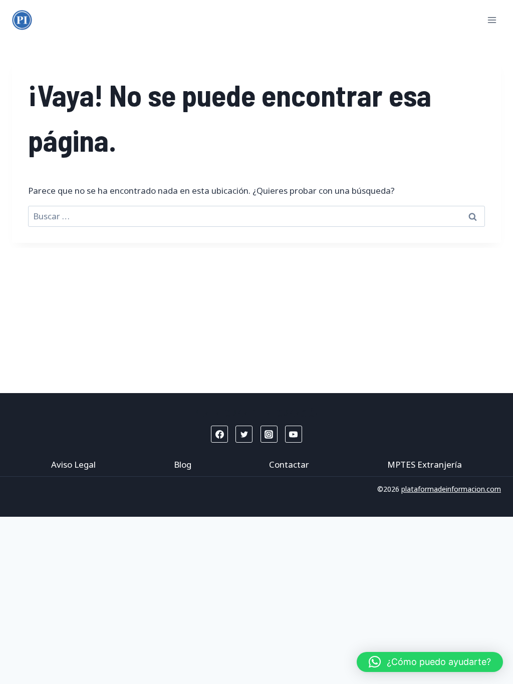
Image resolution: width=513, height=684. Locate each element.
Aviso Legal (73, 464)
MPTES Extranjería (424, 464)
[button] (430, 662)
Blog (182, 464)
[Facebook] (219, 434)
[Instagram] (269, 434)
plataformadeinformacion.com (451, 489)
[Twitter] (243, 434)
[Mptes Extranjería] (22, 20)
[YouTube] (293, 434)
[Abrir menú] (491, 20)
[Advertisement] (256, 318)
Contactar (289, 464)
